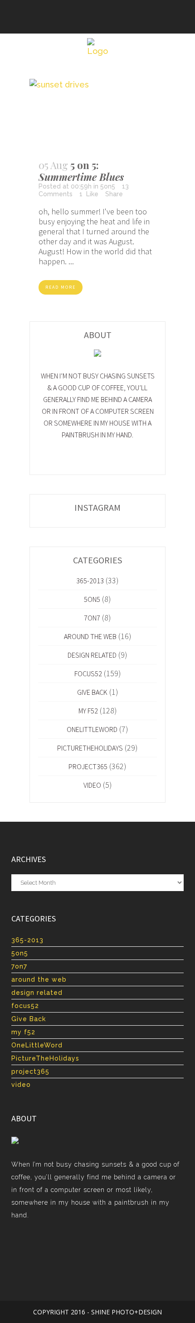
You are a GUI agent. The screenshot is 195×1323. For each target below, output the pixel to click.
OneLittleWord (92, 729)
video (92, 785)
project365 (87, 766)
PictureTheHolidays (90, 747)
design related (92, 654)
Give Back (92, 692)
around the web (90, 636)
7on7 (92, 617)
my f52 (88, 710)
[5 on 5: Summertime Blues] (97, 114)
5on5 (107, 186)
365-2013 (90, 580)
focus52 (88, 673)
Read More (60, 287)
